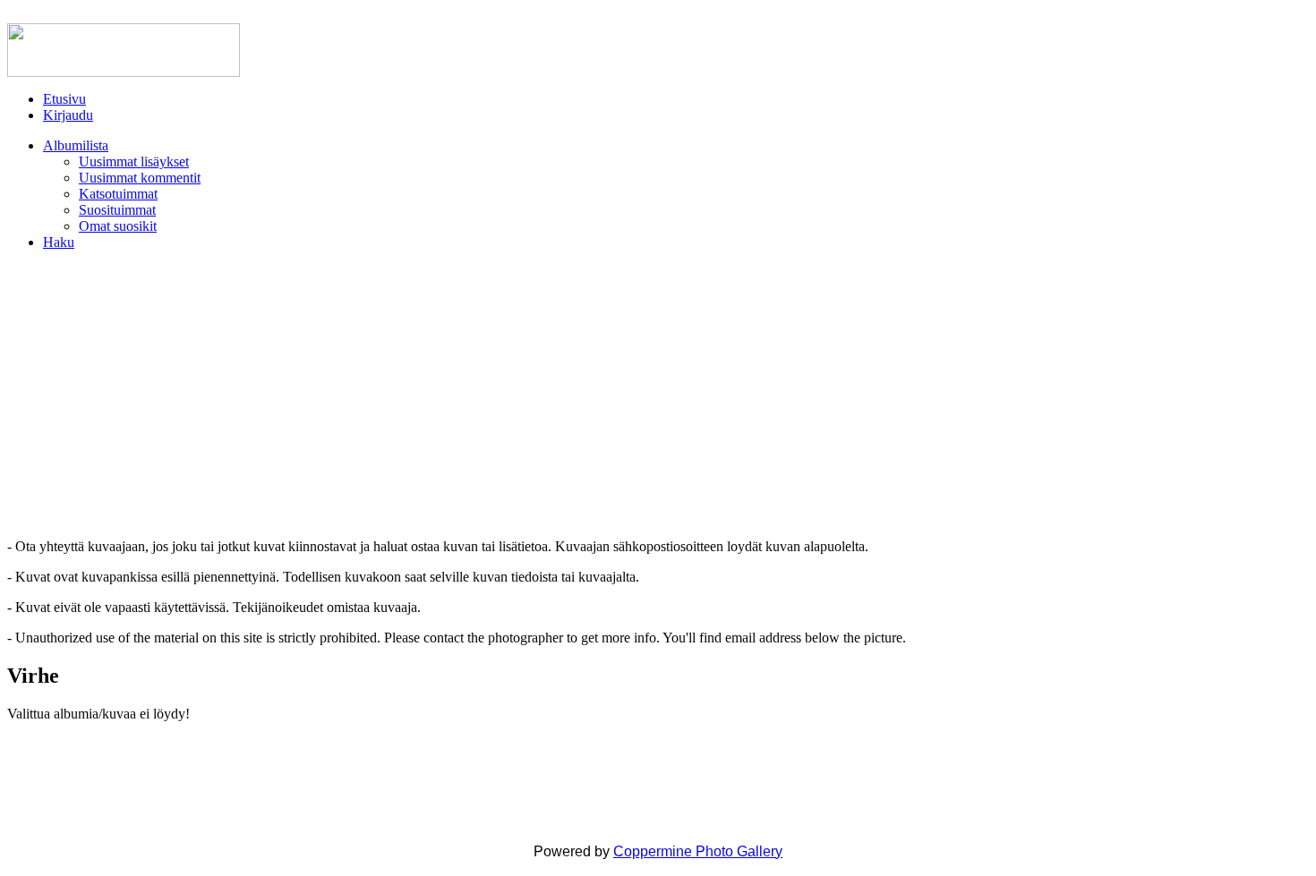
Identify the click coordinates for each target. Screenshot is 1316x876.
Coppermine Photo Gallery (697, 851)
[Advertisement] (658, 394)
